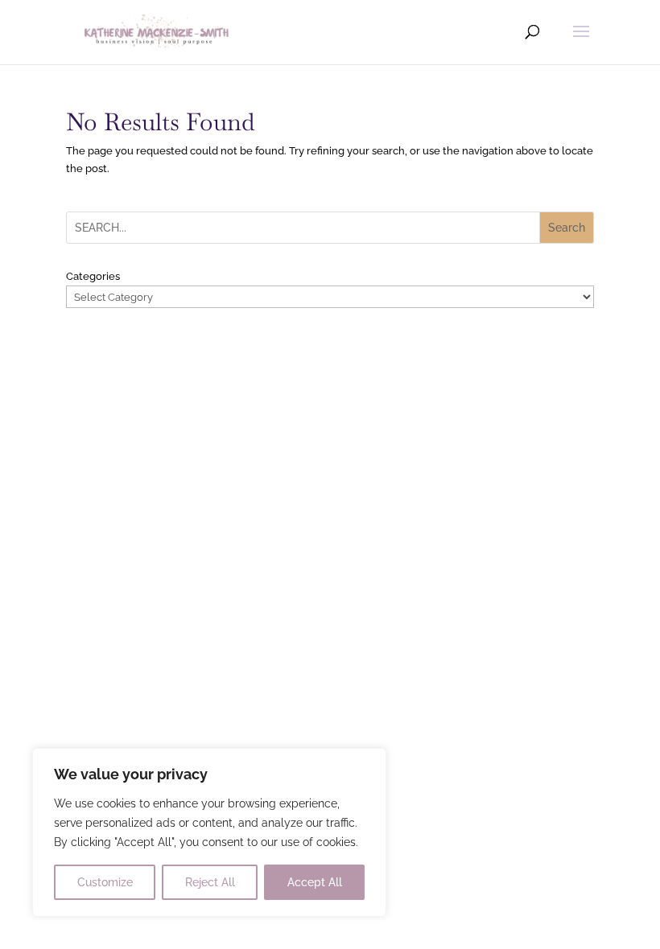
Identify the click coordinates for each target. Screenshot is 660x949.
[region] (209, 832)
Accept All (314, 882)
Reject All (210, 882)
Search (566, 227)
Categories (93, 276)
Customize (105, 882)
